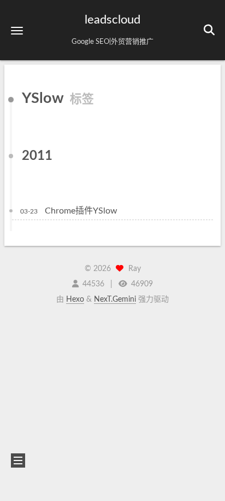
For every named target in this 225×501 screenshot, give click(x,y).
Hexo (75, 299)
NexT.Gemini (115, 299)
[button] (16, 30)
